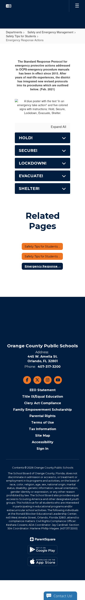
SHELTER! (29, 188)
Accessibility (42, 442)
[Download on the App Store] (42, 561)
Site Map (42, 435)
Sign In (42, 448)
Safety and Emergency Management (50, 32)
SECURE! (28, 150)
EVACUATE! (31, 175)
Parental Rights (42, 416)
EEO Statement (43, 390)
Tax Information (42, 429)
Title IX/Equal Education (42, 396)
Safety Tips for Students (21, 36)
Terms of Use (42, 422)
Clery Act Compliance (42, 403)
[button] (8, 6)
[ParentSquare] (42, 539)
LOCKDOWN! (32, 163)
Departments (14, 32)
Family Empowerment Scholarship (42, 409)
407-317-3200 (49, 367)
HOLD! (26, 137)
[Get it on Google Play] (42, 549)
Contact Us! (63, 596)
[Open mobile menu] (77, 6)
